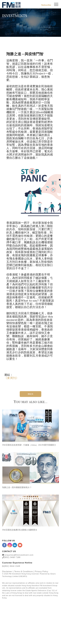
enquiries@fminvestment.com (19, 555)
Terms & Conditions (23, 571)
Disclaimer (7, 571)
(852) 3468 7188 (12, 557)
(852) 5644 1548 (12, 566)
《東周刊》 (11, 378)
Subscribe (46, 5)
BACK (30, 394)
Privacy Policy (41, 571)
